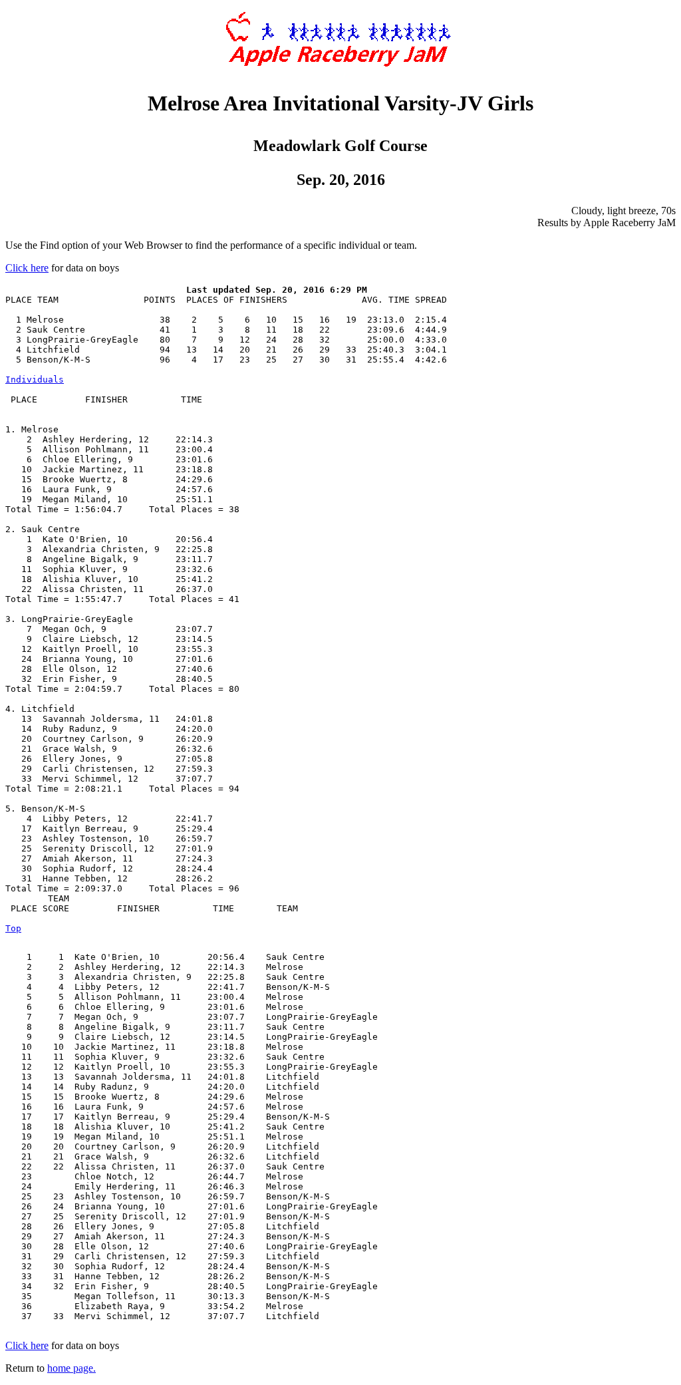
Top (13, 928)
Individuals (34, 380)
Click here (27, 267)
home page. (71, 1368)
